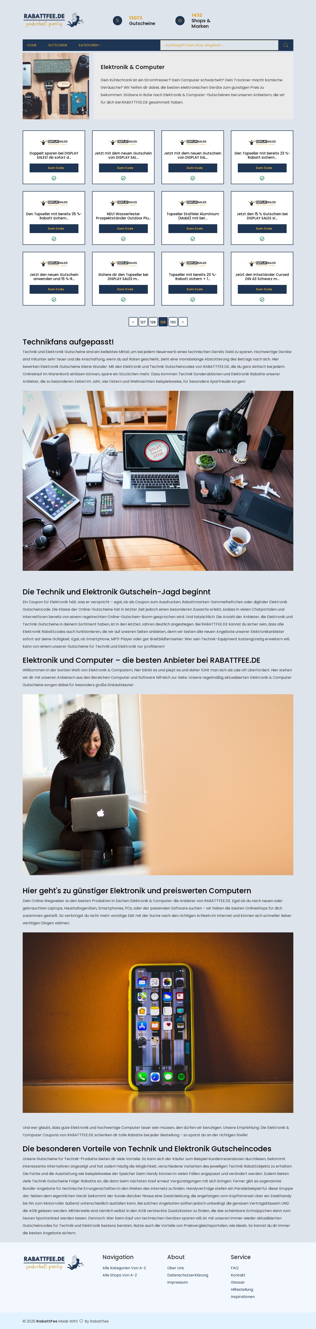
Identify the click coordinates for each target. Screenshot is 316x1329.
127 (143, 322)
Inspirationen (243, 1296)
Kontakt (238, 1275)
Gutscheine (57, 45)
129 (163, 322)
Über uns (175, 1268)
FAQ (235, 1268)
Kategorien (89, 45)
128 (153, 322)
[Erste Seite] (133, 321)
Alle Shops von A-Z (119, 1275)
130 (173, 322)
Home (32, 45)
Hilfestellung (242, 1289)
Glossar (238, 1282)
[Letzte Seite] (183, 321)
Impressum (177, 1282)
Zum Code (56, 168)
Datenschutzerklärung (187, 1275)
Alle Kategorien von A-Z (124, 1268)
